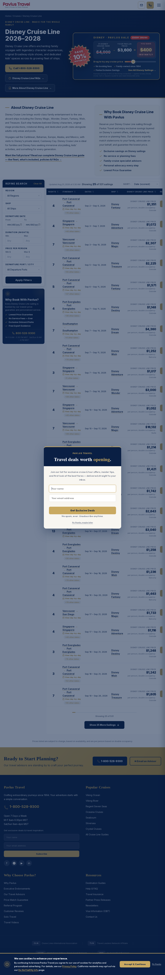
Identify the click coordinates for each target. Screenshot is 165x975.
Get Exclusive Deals (82, 510)
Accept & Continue (135, 964)
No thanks (156, 964)
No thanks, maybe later (82, 522)
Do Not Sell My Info (28, 970)
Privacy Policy (69, 966)
